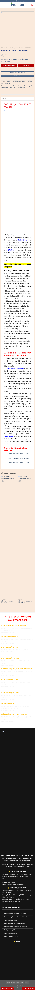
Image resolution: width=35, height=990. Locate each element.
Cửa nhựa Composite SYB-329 (18, 463)
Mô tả (4, 98)
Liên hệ (21, 985)
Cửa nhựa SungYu (11, 87)
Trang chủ (4, 48)
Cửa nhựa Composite (24, 48)
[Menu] (2, 5)
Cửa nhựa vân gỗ (21, 87)
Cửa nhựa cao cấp (16, 81)
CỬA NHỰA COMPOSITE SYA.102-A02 (7, 602)
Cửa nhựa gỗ (27, 86)
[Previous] (1, 541)
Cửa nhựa (13, 48)
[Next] (34, 541)
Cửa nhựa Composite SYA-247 (18, 454)
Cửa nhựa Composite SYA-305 (18, 458)
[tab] (17, 98)
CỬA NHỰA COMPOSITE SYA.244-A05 (25, 602)
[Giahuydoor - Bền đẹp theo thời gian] (17, 5)
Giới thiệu (15, 985)
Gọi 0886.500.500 (7, 988)
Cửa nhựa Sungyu (5, 83)
